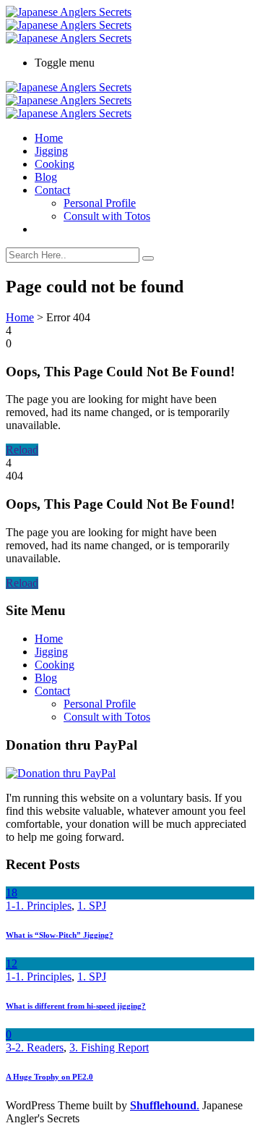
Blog (46, 177)
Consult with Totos (107, 216)
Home (49, 138)
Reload (22, 450)
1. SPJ (91, 905)
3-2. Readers (35, 1047)
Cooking (54, 164)
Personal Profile (100, 203)
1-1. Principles (39, 905)
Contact (52, 190)
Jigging (51, 151)
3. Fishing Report (109, 1047)
